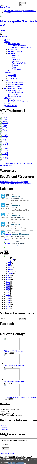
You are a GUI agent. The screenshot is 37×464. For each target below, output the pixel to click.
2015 (8, 295)
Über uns (7, 42)
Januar (10, 273)
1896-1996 (12, 77)
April (9, 268)
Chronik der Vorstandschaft (22, 48)
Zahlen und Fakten (14, 96)
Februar (11, 271)
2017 (8, 291)
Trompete (16, 59)
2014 (8, 297)
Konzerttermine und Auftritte (18, 102)
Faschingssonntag (7, 166)
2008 (8, 308)
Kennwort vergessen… (8, 453)
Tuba (14, 67)
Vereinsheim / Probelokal (13, 88)
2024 (8, 277)
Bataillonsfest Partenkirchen (14, 381)
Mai (9, 266)
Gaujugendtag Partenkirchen (14, 366)
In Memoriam (13, 71)
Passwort (5, 444)
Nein (13, 463)
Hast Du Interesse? (15, 86)
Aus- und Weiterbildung (16, 84)
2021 (8, 283)
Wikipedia (7, 13)
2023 (8, 279)
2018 (8, 289)
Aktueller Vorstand (19, 46)
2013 (8, 299)
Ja (9, 463)
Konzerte (9, 98)
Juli (9, 262)
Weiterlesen (19, 463)
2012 (8, 301)
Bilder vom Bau (13, 94)
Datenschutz (4, 425)
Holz (14, 57)
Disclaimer (4, 427)
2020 (8, 285)
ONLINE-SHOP (11, 106)
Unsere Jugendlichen (15, 83)
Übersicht (15, 55)
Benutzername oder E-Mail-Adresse (14, 440)
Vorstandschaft (14, 44)
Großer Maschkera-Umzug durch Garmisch (16, 164)
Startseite (9, 40)
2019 (8, 287)
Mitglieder (12, 53)
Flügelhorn (16, 61)
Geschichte (8, 73)
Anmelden (3, 36)
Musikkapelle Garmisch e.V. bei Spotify (14, 182)
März (10, 270)
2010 (8, 304)
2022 (8, 281)
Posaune (15, 65)
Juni (9, 264)
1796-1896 (12, 75)
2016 (8, 293)
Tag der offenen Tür (15, 92)
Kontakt (7, 104)
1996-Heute (12, 79)
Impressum (4, 429)
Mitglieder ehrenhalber (16, 51)
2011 (8, 303)
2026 (8, 258)
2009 (8, 306)
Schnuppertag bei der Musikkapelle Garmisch (20, 397)
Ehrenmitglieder (14, 50)
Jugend (6, 81)
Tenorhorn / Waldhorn (20, 63)
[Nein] (25, 463)
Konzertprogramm (14, 100)
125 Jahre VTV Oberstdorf (13, 351)
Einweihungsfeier (14, 90)
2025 (8, 275)
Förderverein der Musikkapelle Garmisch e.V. (20, 11)
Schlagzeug (16, 69)
